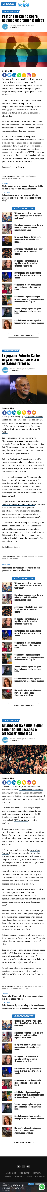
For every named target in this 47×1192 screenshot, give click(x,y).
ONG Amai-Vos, (21, 820)
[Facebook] (4, 75)
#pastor (17, 178)
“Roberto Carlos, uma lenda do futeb (18, 504)
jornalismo (15, 27)
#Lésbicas (31, 176)
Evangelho (7, 923)
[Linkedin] (14, 75)
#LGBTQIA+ (7, 178)
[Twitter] (9, 75)
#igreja (21, 176)
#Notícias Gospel (10, 558)
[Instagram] (29, 75)
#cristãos (22, 556)
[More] (34, 75)
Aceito (31, 1184)
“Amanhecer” (29, 968)
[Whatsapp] (19, 75)
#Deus (31, 556)
